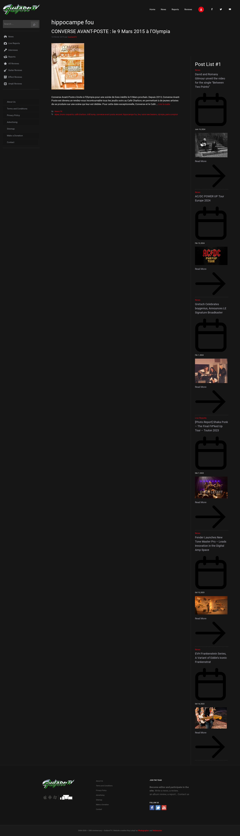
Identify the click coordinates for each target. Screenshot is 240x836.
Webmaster (157, 830)
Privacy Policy (13, 115)
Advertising (12, 122)
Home (152, 9)
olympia (161, 114)
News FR (58, 111)
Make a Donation (15, 135)
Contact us (183, 794)
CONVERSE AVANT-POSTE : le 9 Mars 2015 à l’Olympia (110, 31)
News (163, 9)
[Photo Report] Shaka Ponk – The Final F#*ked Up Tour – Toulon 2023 (211, 426)
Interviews (13, 50)
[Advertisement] (212, 37)
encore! (119, 114)
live (139, 114)
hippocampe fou (130, 114)
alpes (57, 114)
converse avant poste (105, 114)
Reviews (188, 9)
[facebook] (152, 809)
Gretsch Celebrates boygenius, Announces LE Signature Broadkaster (210, 308)
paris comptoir (171, 114)
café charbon (80, 114)
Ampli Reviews (15, 83)
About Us (11, 102)
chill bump (91, 114)
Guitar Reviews (15, 70)
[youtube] (164, 809)
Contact (10, 142)
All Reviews (13, 63)
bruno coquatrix (67, 114)
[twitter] (158, 809)
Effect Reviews (15, 77)
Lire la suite (164, 104)
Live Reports (14, 43)
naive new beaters (149, 114)
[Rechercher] (34, 24)
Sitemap (11, 129)
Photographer (143, 830)
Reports (175, 9)
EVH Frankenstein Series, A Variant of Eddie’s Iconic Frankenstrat (211, 658)
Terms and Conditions (17, 108)
